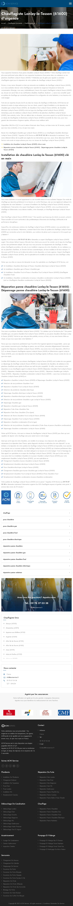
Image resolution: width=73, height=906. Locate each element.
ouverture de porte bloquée (12, 872)
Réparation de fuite (46, 772)
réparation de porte (9, 881)
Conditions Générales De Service (53, 903)
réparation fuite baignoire (48, 783)
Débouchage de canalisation (13, 804)
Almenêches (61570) (12, 628)
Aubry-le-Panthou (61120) (14, 654)
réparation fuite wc (46, 786)
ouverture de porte (9, 869)
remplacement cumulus (10, 795)
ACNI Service (24, 903)
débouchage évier (9, 812)
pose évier (6, 786)
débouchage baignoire (10, 818)
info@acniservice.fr (36, 607)
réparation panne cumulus (48, 795)
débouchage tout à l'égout (12, 829)
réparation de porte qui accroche (14, 887)
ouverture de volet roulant (12, 893)
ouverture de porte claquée (12, 875)
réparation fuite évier (46, 780)
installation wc (7, 792)
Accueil (3, 23)
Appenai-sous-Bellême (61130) (15, 632)
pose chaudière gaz (10, 526)
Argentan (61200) (11, 637)
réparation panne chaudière (13, 546)
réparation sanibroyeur (47, 789)
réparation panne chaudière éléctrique (16, 566)
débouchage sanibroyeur (11, 824)
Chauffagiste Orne (29, 23)
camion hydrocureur (9, 843)
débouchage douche (10, 815)
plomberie (5, 772)
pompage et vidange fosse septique (51, 843)
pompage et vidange (46, 835)
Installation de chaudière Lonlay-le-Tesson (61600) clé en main (25, 144)
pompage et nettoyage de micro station (52, 849)
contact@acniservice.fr (47, 748)
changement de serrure (10, 860)
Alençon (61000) (11, 624)
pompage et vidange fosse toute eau (52, 846)
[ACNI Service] (9, 3)
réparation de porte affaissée (13, 884)
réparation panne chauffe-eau (49, 792)
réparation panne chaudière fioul (14, 559)
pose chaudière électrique (12, 539)
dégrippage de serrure (10, 866)
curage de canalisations (11, 840)
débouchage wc (8, 821)
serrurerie (5, 855)
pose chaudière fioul (10, 533)
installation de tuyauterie (11, 783)
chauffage (6, 513)
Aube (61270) (10, 650)
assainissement (7, 835)
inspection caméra (9, 846)
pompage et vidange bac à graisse (51, 840)
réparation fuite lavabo (47, 777)
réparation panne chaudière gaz (14, 553)
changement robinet (9, 780)
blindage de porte (9, 890)
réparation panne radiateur (12, 573)
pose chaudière (8, 520)
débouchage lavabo (9, 809)
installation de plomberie (11, 777)
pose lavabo (7, 789)
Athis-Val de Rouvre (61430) (15, 645)
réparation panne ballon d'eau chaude (52, 798)
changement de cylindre (11, 863)
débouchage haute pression (12, 827)
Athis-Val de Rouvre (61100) (15, 641)
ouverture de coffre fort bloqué (13, 896)
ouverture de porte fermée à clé (14, 878)
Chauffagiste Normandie (15, 23)
